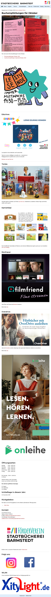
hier (7, 307)
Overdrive (8, 348)
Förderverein (36, 6)
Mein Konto (47, 6)
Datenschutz (28, 595)
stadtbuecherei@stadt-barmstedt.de (13, 515)
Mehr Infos (6, 505)
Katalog (41, 6)
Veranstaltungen (22, 6)
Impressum (22, 595)
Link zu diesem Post (20, 10)
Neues (5, 6)
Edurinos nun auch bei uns (7, 159)
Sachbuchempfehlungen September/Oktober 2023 (15, 57)
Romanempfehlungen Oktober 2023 (12, 56)
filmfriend (15, 304)
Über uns (30, 6)
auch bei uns (21, 201)
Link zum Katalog (5, 247)
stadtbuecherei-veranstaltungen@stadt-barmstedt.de (13, 518)
